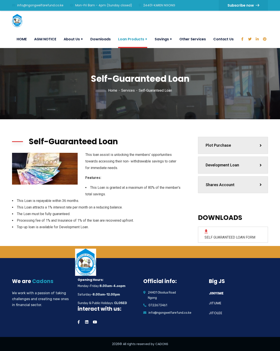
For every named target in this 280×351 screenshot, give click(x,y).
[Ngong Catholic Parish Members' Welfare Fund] (18, 20)
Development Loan (222, 165)
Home (112, 90)
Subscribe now (241, 5)
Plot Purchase (218, 145)
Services (128, 90)
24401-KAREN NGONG (159, 5)
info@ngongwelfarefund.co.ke (40, 5)
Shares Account (220, 184)
